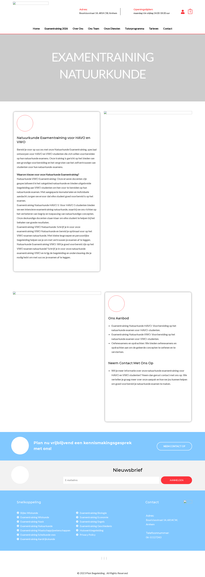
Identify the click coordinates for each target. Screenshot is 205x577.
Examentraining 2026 (56, 28)
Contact (167, 28)
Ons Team (93, 28)
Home (36, 28)
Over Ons (78, 28)
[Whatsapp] (106, 558)
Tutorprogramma (134, 28)
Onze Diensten (112, 28)
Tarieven (153, 28)
